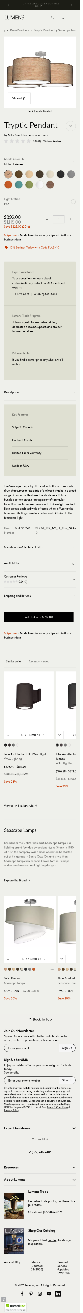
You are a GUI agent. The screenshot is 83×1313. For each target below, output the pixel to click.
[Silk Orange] (8, 184)
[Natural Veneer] (8, 174)
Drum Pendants (19, 30)
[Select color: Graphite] (13, 745)
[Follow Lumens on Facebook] (22, 1294)
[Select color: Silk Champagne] (13, 969)
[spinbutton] (58, 219)
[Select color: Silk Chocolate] (17, 969)
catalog (52, 1240)
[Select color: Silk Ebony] (25, 969)
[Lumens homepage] (14, 18)
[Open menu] (72, 17)
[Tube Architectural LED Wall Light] (29, 696)
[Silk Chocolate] (39, 174)
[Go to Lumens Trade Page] (14, 1206)
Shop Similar (30, 735)
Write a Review (52, 141)
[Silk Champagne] (29, 174)
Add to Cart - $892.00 (39, 617)
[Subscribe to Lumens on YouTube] (49, 1294)
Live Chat (23, 293)
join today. (35, 1204)
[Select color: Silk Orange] (33, 969)
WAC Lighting (13, 758)
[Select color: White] (17, 745)
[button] (17, 141)
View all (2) (19, 98)
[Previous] (8, 5)
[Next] (72, 5)
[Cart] (63, 18)
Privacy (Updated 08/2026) (37, 1265)
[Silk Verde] (29, 184)
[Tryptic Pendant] (40, 72)
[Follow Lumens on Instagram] (40, 1294)
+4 (52, 969)
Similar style (13, 661)
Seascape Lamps (38, 135)
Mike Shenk (15, 135)
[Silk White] (39, 184)
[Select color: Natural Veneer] (5, 969)
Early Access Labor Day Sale (41, 5)
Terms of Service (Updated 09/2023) (63, 1267)
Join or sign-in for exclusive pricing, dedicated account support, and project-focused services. (37, 326)
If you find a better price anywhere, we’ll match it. (37, 362)
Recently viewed (39, 661)
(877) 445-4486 (47, 293)
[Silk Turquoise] (19, 184)
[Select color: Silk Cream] (21, 969)
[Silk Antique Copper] (19, 174)
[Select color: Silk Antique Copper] (9, 969)
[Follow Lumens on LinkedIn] (58, 1294)
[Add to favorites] (70, 126)
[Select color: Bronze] (9, 745)
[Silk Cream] (50, 174)
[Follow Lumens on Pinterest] (31, 1294)
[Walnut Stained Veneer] (50, 184)
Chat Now (42, 1139)
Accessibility (12, 1262)
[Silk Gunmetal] (71, 174)
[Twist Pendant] (30, 921)
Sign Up (67, 1047)
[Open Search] (52, 17)
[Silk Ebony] (60, 174)
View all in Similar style (19, 805)
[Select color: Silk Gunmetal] (29, 969)
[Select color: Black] (5, 745)
